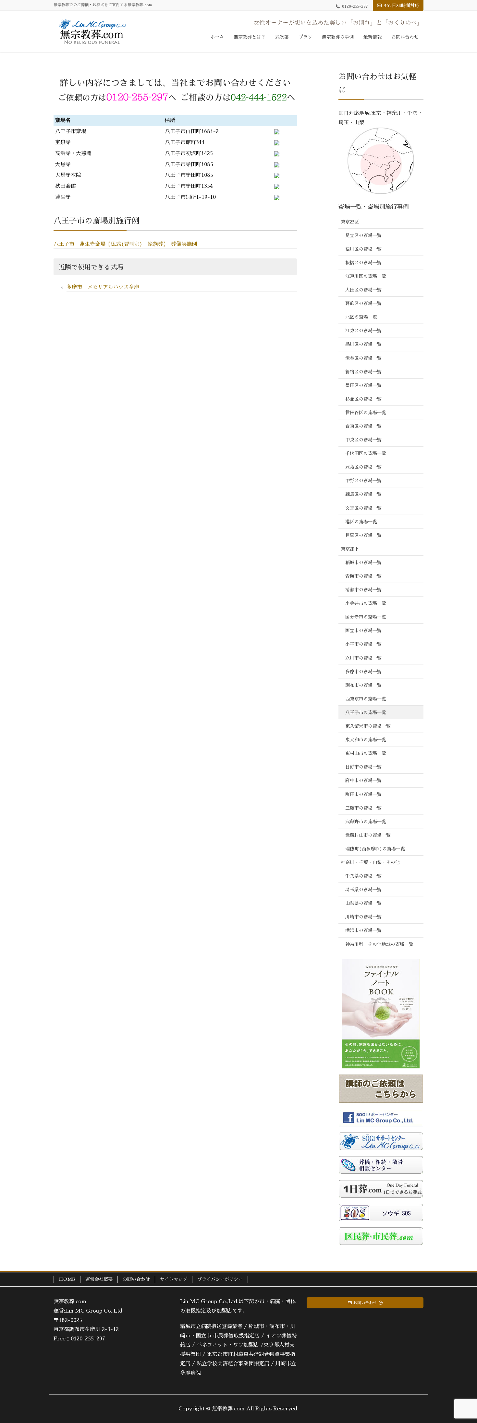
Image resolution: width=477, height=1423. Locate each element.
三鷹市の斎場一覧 (363, 808)
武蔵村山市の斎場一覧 (368, 835)
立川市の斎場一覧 (363, 658)
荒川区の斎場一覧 (363, 249)
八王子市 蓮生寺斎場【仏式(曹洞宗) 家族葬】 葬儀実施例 (125, 244)
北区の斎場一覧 (361, 317)
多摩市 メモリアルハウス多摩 (103, 287)
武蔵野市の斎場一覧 (365, 821)
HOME (67, 1279)
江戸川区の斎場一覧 (365, 276)
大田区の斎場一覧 (363, 290)
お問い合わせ (136, 1279)
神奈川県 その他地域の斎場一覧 (379, 944)
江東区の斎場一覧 (363, 330)
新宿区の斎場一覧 (363, 372)
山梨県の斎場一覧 (363, 903)
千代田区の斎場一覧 (365, 453)
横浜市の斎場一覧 (363, 930)
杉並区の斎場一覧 (363, 399)
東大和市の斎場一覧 (365, 739)
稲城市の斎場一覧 (363, 562)
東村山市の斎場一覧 (365, 753)
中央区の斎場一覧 (363, 440)
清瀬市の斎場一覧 (363, 589)
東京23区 (350, 222)
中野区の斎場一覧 (363, 480)
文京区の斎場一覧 (363, 508)
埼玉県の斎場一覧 (363, 889)
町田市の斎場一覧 (363, 794)
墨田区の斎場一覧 (363, 385)
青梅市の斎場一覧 (363, 576)
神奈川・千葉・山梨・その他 (370, 862)
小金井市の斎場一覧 (365, 603)
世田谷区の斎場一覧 (365, 412)
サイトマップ (173, 1279)
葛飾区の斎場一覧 (363, 303)
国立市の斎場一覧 (363, 630)
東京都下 (350, 549)
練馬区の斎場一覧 (363, 494)
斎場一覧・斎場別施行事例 (373, 207)
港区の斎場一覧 (361, 521)
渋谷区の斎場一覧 (363, 358)
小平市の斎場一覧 (363, 644)
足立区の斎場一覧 (363, 235)
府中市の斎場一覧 (363, 780)
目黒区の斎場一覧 (363, 535)
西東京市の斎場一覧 (365, 699)
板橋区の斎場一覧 (363, 262)
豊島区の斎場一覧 (363, 467)
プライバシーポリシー (220, 1279)
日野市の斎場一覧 (363, 767)
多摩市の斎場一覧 (363, 671)
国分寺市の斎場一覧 (365, 617)
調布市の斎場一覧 (363, 685)
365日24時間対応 (401, 5)
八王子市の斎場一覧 (365, 712)
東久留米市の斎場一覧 (368, 726)
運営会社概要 (99, 1279)
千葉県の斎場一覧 (363, 876)
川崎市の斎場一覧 (363, 917)
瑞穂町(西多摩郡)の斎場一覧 (375, 849)
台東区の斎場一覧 (363, 426)
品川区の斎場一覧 (363, 344)
